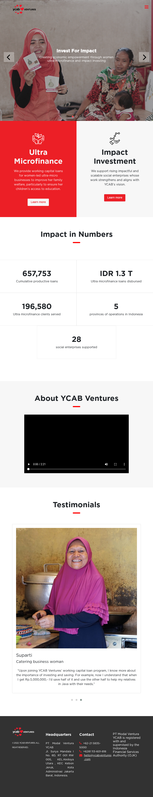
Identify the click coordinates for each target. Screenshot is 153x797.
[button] (72, 700)
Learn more (38, 202)
